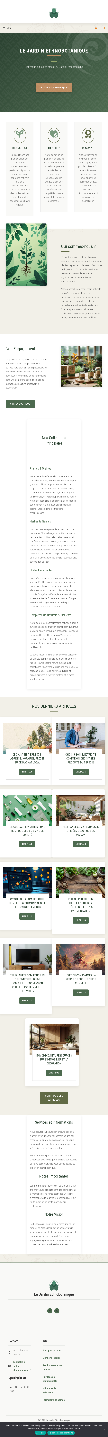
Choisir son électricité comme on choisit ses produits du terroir (80, 758)
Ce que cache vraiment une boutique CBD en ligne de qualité (27, 830)
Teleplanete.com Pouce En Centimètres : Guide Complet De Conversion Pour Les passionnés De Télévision (27, 983)
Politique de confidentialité (61, 1433)
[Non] (104, 1429)
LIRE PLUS (27, 772)
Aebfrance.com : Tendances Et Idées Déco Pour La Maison (81, 830)
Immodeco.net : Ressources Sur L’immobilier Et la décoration (54, 1059)
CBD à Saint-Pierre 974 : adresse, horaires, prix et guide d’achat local (27, 758)
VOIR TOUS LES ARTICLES (54, 1098)
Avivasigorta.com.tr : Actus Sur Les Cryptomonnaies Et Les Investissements (27, 903)
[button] (104, 28)
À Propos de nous (52, 1350)
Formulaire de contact (54, 1400)
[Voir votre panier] (96, 28)
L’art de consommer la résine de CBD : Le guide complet (81, 979)
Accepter (40, 1433)
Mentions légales (51, 1358)
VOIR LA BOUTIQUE (20, 404)
